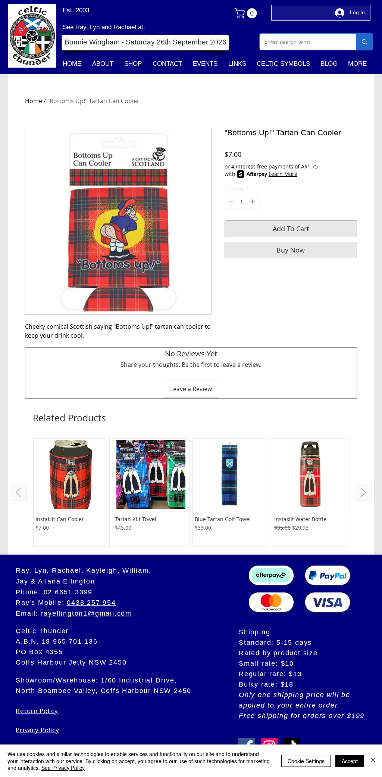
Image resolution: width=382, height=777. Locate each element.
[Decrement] (230, 201)
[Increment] (253, 201)
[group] (191, 492)
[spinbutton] (241, 201)
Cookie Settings (306, 761)
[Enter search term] (364, 42)
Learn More (283, 173)
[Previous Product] (18, 492)
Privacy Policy (37, 729)
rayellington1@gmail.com (86, 613)
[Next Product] (363, 492)
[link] (247, 13)
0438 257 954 (91, 602)
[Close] (373, 760)
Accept (350, 761)
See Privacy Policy (63, 767)
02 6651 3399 (68, 592)
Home (33, 101)
